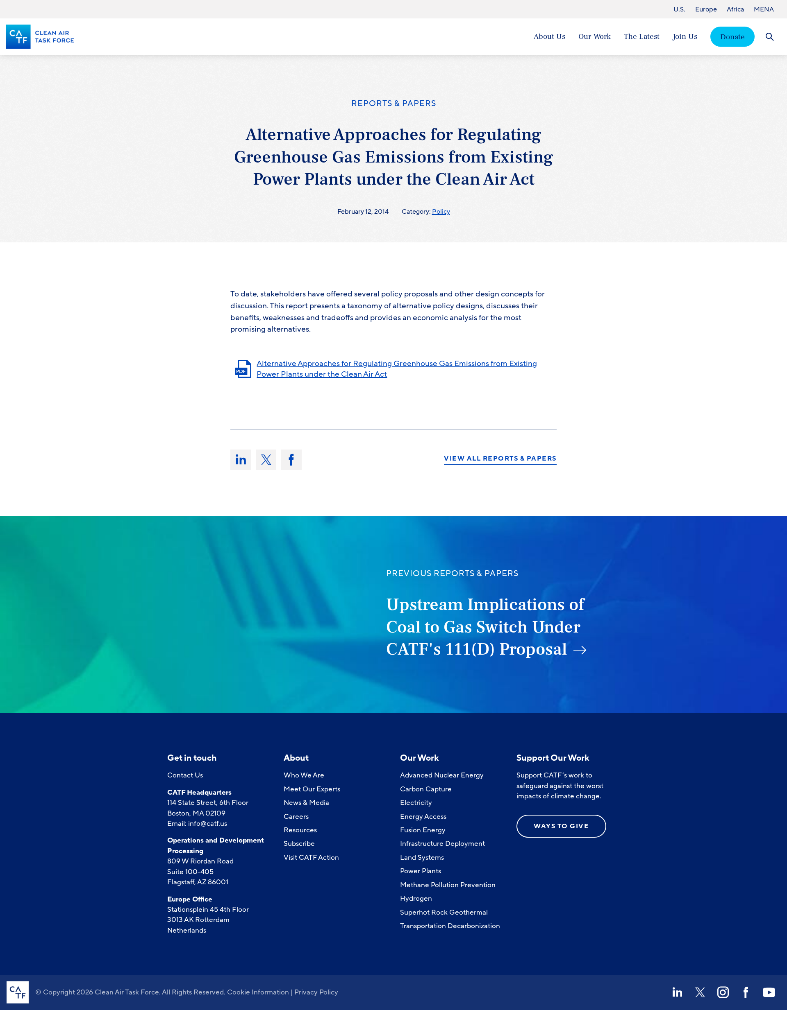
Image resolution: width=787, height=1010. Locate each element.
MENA (764, 9)
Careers (296, 816)
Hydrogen (416, 898)
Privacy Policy (316, 992)
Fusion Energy (423, 830)
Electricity (416, 802)
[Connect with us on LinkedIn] (677, 992)
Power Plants (420, 871)
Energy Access (423, 816)
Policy (441, 211)
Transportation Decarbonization (450, 926)
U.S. (679, 9)
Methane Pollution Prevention (448, 885)
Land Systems (422, 857)
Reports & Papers (393, 103)
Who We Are (304, 775)
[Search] (769, 36)
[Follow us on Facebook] (746, 992)
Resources (300, 830)
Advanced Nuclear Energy (442, 775)
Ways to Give (561, 826)
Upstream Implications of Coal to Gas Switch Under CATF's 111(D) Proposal (485, 627)
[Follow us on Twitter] (700, 992)
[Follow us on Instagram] (723, 992)
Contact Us (185, 775)
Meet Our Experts (312, 789)
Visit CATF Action (311, 857)
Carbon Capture (426, 789)
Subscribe (299, 843)
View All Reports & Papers (500, 459)
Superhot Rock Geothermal (444, 912)
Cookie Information (258, 992)
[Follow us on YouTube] (769, 992)
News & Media (306, 802)
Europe (706, 9)
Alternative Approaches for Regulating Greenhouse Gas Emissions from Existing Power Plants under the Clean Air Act (397, 369)
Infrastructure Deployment (442, 843)
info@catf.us (207, 823)
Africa (735, 9)
